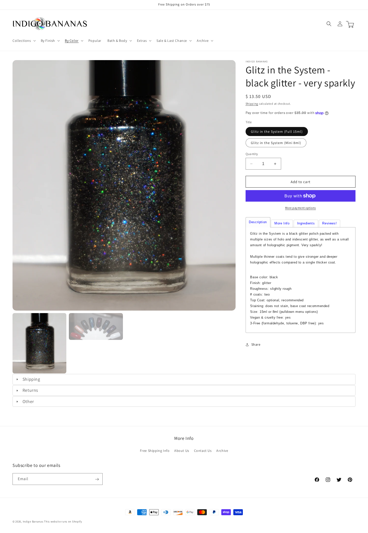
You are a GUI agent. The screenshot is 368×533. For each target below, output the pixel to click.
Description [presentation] (258, 222)
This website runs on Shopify (63, 521)
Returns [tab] (30, 390)
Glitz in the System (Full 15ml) (277, 131)
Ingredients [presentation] (306, 223)
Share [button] (256, 344)
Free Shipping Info (155, 450)
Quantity (252, 154)
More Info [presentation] (281, 223)
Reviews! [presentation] (329, 223)
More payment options (300, 208)
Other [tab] (28, 401)
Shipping (252, 103)
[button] (24, 40)
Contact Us (203, 450)
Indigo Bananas (33, 521)
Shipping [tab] (31, 379)
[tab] (258, 222)
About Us (181, 450)
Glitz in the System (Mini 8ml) (276, 143)
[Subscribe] (96, 479)
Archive (222, 450)
